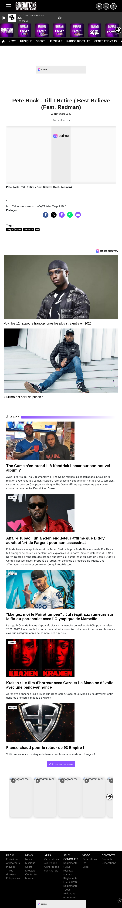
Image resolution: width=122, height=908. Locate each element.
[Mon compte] (113, 6)
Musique (26, 41)
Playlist (10, 866)
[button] (21, 797)
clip (37, 229)
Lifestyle (56, 41)
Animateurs (13, 862)
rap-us (18, 229)
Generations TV (105, 41)
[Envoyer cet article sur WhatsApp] (69, 216)
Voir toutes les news (61, 764)
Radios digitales (78, 41)
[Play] (4, 18)
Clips (85, 866)
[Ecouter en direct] (99, 6)
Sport (40, 41)
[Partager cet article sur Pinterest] (61, 216)
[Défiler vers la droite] (109, 797)
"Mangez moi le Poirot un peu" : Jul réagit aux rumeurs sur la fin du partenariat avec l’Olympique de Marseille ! (59, 616)
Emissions (12, 859)
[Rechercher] (106, 6)
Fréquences (13, 878)
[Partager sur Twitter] (53, 216)
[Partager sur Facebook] (44, 216)
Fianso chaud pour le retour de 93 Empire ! (45, 747)
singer (10, 229)
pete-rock (28, 229)
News (12, 41)
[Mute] (59, 18)
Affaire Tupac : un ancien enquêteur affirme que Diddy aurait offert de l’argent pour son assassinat (55, 540)
